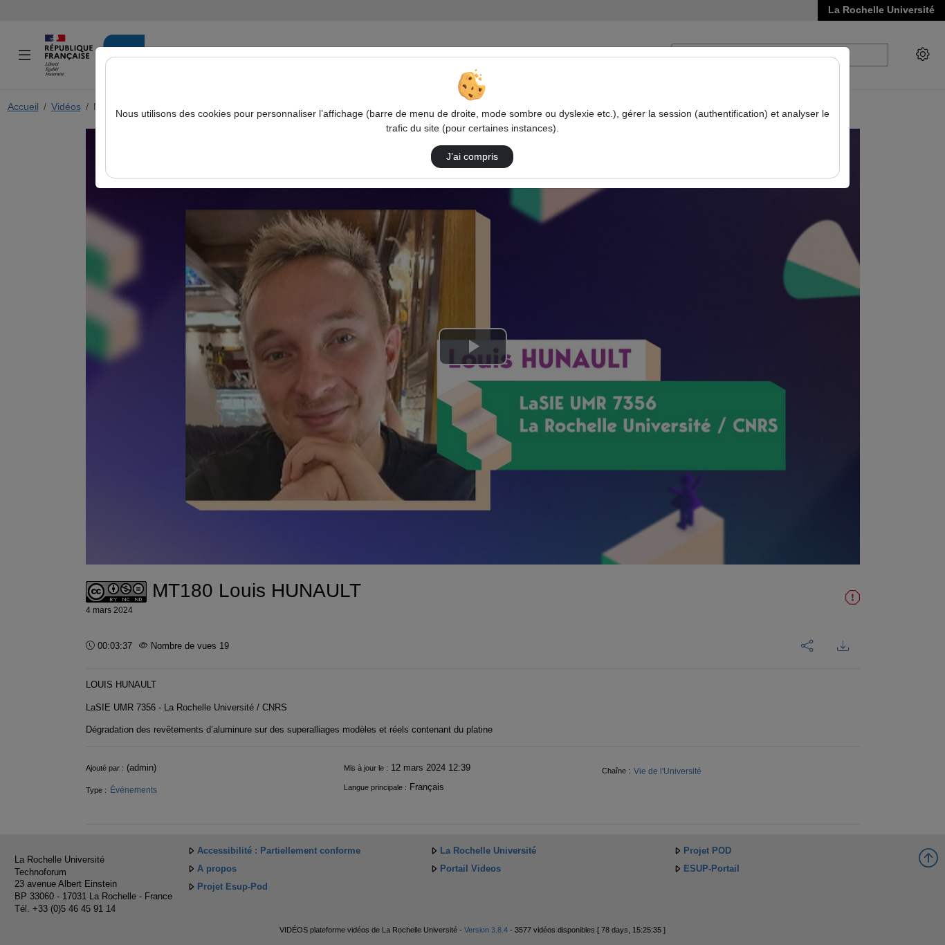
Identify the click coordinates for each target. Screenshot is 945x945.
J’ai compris (472, 156)
